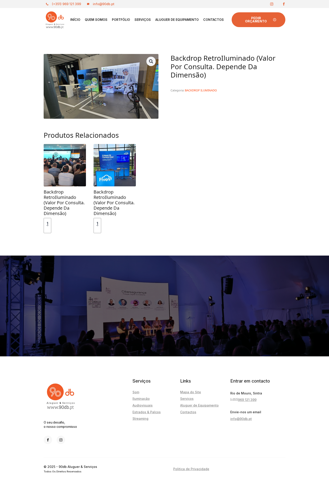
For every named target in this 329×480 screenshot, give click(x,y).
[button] (151, 61)
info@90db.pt (241, 419)
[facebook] (283, 4)
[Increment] (47, 225)
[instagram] (271, 4)
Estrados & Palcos (146, 412)
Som (135, 392)
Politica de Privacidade (191, 469)
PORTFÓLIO (121, 20)
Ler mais (67, 225)
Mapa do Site (190, 392)
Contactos (213, 20)
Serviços (143, 20)
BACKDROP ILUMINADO (201, 90)
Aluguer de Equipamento (177, 20)
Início (75, 20)
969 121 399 (243, 400)
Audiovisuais (142, 405)
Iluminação (141, 398)
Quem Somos (96, 20)
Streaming (140, 418)
